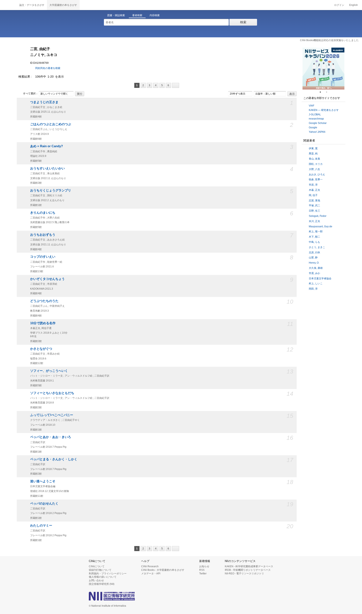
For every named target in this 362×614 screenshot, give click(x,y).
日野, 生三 (314, 210)
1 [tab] (322, 92)
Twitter (203, 573)
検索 (243, 22)
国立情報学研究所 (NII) (101, 584)
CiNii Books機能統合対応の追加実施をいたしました (329, 40)
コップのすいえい (42, 256)
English (353, 5)
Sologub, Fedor (317, 216)
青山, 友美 (314, 158)
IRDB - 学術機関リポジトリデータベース (248, 569)
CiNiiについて (97, 566)
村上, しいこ (316, 283)
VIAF (311, 105)
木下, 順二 (314, 236)
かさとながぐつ (41, 348)
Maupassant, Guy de (320, 226)
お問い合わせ (96, 580)
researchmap (316, 118)
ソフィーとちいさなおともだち (52, 393)
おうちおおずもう (42, 234)
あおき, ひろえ (317, 174)
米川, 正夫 (314, 221)
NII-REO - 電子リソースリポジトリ (244, 573)
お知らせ (204, 566)
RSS (201, 569)
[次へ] (175, 85)
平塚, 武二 (314, 205)
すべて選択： (30, 93)
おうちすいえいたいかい (47, 168)
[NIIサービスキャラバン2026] (323, 69)
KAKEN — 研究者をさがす (324, 110)
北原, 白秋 (314, 252)
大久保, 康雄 (316, 268)
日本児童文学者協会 (320, 278)
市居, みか (314, 273)
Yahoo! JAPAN (317, 131)
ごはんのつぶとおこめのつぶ (50, 124)
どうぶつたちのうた (44, 301)
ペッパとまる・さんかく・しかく (53, 459)
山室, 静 (313, 257)
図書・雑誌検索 (116, 15)
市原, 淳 (313, 184)
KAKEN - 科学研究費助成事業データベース (249, 566)
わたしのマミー (41, 525)
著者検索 (137, 15)
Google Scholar (318, 123)
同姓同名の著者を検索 (47, 68)
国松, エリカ (316, 164)
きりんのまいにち (42, 212)
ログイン (339, 5)
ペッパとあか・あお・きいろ (50, 437)
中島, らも (314, 242)
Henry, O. (314, 262)
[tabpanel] (323, 69)
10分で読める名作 (43, 323)
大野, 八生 (314, 169)
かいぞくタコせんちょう (47, 279)
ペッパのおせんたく (44, 503)
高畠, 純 (313, 153)
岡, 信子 (313, 195)
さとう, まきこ (317, 247)
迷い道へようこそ (42, 481)
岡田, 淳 (313, 288)
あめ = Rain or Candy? (46, 146)
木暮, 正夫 (314, 190)
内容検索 (155, 15)
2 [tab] (328, 92)
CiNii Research (150, 566)
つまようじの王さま (44, 102)
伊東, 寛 (313, 148)
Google (313, 127)
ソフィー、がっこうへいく (49, 370)
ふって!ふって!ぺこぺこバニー (51, 415)
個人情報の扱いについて (102, 576)
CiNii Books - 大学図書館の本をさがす (162, 569)
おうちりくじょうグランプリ (50, 190)
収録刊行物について (100, 569)
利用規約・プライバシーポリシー (108, 573)
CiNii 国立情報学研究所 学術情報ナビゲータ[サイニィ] (8, 5)
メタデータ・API (150, 573)
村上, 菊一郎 (316, 231)
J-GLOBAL (315, 114)
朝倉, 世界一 (316, 179)
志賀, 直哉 (314, 200)
